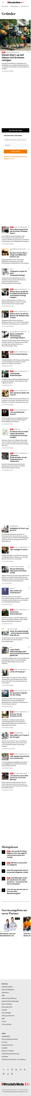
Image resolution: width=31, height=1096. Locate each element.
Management (14, 6)
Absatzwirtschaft (7, 1045)
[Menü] (3, 2)
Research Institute (8, 1051)
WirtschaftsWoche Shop (10, 1039)
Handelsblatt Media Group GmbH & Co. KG (16, 1091)
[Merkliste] (28, 52)
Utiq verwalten (6, 1024)
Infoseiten (5, 1057)
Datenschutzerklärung (9, 998)
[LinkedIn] (16, 1069)
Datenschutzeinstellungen (10, 1001)
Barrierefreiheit (7, 1004)
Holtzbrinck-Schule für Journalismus (14, 1059)
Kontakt (4, 1010)
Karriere (4, 1042)
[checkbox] (28, 52)
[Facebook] (8, 1069)
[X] (4, 1069)
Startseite (5, 6)
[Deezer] (8, 1074)
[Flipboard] (12, 1074)
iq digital (4, 1048)
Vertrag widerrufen (8, 1016)
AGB (3, 995)
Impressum (5, 993)
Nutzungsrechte (7, 1007)
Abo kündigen (6, 1013)
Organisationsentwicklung (10, 1054)
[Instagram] (12, 1069)
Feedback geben (7, 987)
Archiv (4, 1021)
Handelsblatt (6, 1036)
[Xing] (20, 1069)
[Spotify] (25, 1069)
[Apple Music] (4, 1074)
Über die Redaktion (8, 990)
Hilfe (3, 1019)
